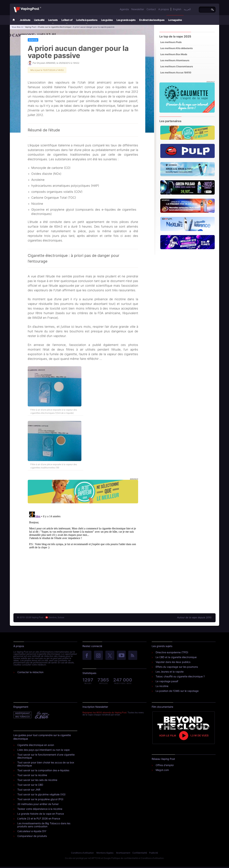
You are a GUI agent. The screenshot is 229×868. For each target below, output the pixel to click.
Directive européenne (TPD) (172, 652)
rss (132, 655)
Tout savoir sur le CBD (30, 784)
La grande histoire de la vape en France (40, 813)
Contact (151, 9)
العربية (187, 9)
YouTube (121, 655)
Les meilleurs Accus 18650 (175, 72)
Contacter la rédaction (30, 672)
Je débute (25, 19)
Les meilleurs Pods (171, 42)
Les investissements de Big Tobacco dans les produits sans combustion (43, 825)
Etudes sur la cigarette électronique (54, 27)
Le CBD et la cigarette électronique (176, 657)
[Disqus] (83, 554)
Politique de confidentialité (124, 858)
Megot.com (162, 769)
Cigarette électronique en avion (35, 744)
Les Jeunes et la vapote (170, 671)
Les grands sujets (125, 19)
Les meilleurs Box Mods (173, 54)
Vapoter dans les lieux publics (173, 661)
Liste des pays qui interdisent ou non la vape (43, 749)
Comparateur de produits (32, 835)
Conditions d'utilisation (82, 852)
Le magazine (175, 19)
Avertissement (123, 852)
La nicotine (162, 686)
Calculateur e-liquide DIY (31, 831)
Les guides (107, 19)
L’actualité (39, 19)
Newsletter (137, 9)
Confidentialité (139, 852)
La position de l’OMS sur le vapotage (177, 690)
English (177, 9)
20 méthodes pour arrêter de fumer (38, 804)
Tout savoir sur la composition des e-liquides (43, 770)
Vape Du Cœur (42, 715)
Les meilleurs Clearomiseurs (176, 66)
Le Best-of (66, 19)
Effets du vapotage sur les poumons (177, 666)
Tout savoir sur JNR (28, 789)
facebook (86, 655)
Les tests (53, 19)
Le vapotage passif (167, 681)
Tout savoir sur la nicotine (32, 775)
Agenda (124, 9)
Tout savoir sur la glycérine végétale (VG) (41, 794)
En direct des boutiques (151, 19)
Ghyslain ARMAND (46, 63)
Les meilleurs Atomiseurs (174, 60)
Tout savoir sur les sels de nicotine (37, 779)
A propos (163, 9)
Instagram (98, 655)
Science (33, 39)
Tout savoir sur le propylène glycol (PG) (40, 799)
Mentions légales (104, 852)
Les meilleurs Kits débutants (176, 48)
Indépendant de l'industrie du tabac (22, 715)
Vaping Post (42, 7)
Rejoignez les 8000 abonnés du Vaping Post (104, 712)
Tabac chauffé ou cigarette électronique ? (180, 676)
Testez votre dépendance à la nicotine (39, 808)
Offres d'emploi (165, 765)
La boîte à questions (86, 19)
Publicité (153, 852)
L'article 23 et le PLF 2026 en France (38, 818)
